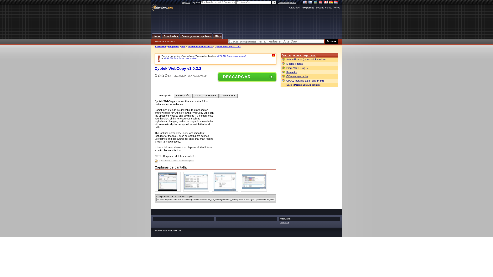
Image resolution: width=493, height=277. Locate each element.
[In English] (305, 2)
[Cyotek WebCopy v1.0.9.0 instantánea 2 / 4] (197, 190)
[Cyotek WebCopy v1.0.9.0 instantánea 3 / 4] (226, 190)
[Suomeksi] (310, 2)
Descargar (237, 77)
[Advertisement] (247, 19)
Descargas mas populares (299, 55)
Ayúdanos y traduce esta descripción (176, 160)
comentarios (229, 95)
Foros (337, 7)
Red (183, 46)
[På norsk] (321, 2)
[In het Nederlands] (336, 2)
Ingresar (196, 2)
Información (182, 95)
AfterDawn (294, 7)
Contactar (284, 222)
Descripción (164, 95)
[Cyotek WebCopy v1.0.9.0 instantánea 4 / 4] (255, 190)
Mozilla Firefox (294, 63)
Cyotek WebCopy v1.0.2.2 (228, 46)
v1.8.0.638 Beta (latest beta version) (180, 58)
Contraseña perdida (287, 2)
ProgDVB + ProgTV (297, 68)
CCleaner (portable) (297, 76)
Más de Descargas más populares (303, 85)
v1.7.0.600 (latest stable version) (231, 56)
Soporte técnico (324, 7)
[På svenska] (315, 2)
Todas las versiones (205, 95)
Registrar (186, 2)
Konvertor (291, 72)
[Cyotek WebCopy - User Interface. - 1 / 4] (169, 190)
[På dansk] (326, 2)
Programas (173, 46)
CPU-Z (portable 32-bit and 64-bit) (305, 80)
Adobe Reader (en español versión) (305, 59)
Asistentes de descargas (200, 46)
